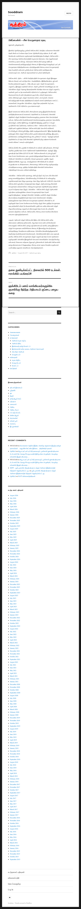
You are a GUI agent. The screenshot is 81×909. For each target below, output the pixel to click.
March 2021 (14, 676)
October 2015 (14, 857)
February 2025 (14, 545)
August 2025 (14, 529)
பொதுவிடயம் (16, 354)
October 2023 (14, 590)
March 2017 (14, 809)
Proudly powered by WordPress (23, 903)
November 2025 (15, 520)
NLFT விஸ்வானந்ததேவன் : (27, 476)
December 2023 (15, 584)
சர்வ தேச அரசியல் (18, 352)
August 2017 (14, 795)
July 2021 (13, 665)
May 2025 (13, 537)
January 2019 (14, 748)
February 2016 (14, 845)
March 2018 (14, 776)
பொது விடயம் (16, 363)
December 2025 (15, 518)
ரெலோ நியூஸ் (14, 415)
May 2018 (13, 770)
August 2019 (14, 729)
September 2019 (15, 726)
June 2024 (13, 568)
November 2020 (15, 687)
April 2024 (13, 573)
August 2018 (14, 762)
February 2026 (14, 512)
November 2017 (15, 787)
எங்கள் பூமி (13, 421)
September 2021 (15, 659)
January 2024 (14, 581)
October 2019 (14, 723)
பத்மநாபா (13, 401)
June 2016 (13, 834)
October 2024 (14, 556)
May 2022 (13, 637)
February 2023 (14, 612)
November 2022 (15, 620)
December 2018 (15, 751)
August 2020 (14, 695)
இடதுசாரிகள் (14, 426)
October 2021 (14, 656)
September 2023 (15, 593)
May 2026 (13, 504)
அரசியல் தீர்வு (16, 343)
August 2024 (14, 562)
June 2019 (13, 734)
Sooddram (15, 12)
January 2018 (14, 781)
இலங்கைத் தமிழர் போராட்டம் (21, 346)
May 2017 (13, 804)
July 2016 (13, 832)
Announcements (15, 332)
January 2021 (14, 681)
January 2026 (14, 515)
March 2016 (14, 843)
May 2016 (13, 837)
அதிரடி (12, 407)
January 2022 (14, 648)
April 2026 (13, 506)
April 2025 (13, 540)
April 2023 (13, 606)
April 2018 (13, 773)
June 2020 (13, 701)
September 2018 (15, 759)
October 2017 (14, 790)
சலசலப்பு (13, 424)
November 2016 (15, 820)
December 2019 (15, 718)
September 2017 (15, 793)
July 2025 (13, 531)
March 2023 (14, 609)
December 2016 (15, 818)
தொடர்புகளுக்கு (14, 884)
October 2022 (14, 623)
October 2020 (14, 690)
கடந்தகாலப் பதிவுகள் (16, 872)
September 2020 (15, 693)
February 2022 (14, 645)
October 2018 (14, 756)
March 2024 (14, 576)
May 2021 (13, 670)
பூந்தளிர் (12, 390)
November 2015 (15, 854)
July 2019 (13, 731)
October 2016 (14, 823)
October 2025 (14, 523)
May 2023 (13, 604)
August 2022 (14, 629)
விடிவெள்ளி (14, 418)
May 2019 (13, 737)
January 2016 (14, 848)
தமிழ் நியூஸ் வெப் (15, 399)
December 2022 (15, 618)
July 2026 (13, 498)
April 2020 (13, 706)
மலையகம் (13, 404)
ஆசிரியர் (14, 253)
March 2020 (14, 709)
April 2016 (13, 840)
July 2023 (13, 598)
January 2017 (14, 815)
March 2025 (14, 543)
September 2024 (15, 559)
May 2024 (13, 570)
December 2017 (15, 784)
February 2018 (14, 779)
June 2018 (13, 768)
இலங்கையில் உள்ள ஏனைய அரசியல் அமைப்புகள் (28, 349)
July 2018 (13, 765)
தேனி (12, 396)
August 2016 (14, 829)
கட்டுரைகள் (14, 338)
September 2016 (15, 826)
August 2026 (14, 495)
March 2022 (14, 643)
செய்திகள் (13, 368)
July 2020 (13, 698)
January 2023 (14, 615)
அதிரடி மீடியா (14, 410)
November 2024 (15, 554)
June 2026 (13, 501)
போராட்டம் (15, 366)
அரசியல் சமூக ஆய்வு (35, 253)
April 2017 (13, 806)
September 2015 (15, 859)
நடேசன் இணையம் (16, 388)
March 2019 (14, 743)
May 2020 (13, 704)
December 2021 (15, 651)
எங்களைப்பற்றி (13, 878)
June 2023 (13, 601)
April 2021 (13, 673)
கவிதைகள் (13, 357)
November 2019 (15, 720)
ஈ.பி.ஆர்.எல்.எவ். (15, 413)
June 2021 (13, 668)
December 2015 (15, 851)
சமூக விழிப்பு (16, 360)
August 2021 (14, 662)
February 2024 (14, 579)
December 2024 (15, 551)
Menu (69, 13)
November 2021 (15, 654)
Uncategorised (14, 335)
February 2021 (14, 679)
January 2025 (14, 548)
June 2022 (13, 634)
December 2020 (15, 684)
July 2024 (13, 565)
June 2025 (13, 534)
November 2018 (15, 754)
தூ (11, 393)
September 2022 (15, 626)
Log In (10, 889)
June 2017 (13, 801)
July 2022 (13, 631)
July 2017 (13, 798)
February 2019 (14, 745)
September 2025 (15, 526)
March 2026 (14, 509)
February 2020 (14, 712)
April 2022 (13, 640)
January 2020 (14, 715)
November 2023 (15, 587)
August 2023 (14, 595)
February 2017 (14, 812)
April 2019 (13, 740)
